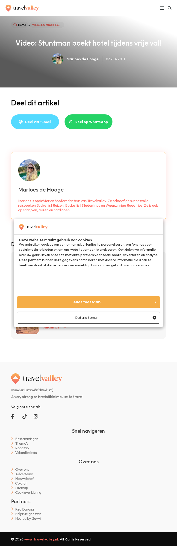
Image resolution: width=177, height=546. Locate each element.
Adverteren (24, 474)
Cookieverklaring (28, 492)
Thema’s (21, 443)
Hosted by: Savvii (28, 518)
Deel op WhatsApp (91, 121)
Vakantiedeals (26, 452)
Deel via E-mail (38, 121)
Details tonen (86, 317)
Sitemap (21, 487)
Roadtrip (22, 448)
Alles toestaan (86, 302)
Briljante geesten (28, 513)
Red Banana (24, 509)
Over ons (22, 469)
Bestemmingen (26, 438)
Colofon (21, 483)
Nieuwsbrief (24, 478)
